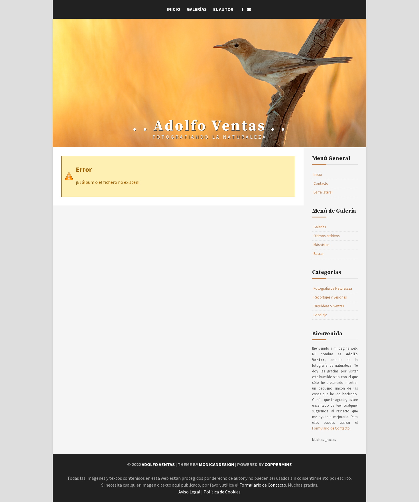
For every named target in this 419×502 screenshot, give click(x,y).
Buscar (319, 253)
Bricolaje (320, 315)
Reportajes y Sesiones (330, 297)
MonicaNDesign (216, 464)
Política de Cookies (222, 492)
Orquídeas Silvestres (329, 306)
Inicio (173, 9)
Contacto (321, 183)
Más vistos (321, 244)
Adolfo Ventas (158, 464)
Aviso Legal (189, 492)
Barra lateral (323, 192)
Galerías (197, 9)
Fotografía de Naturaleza (333, 288)
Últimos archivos (326, 235)
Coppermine (278, 464)
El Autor (223, 9)
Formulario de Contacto (331, 428)
